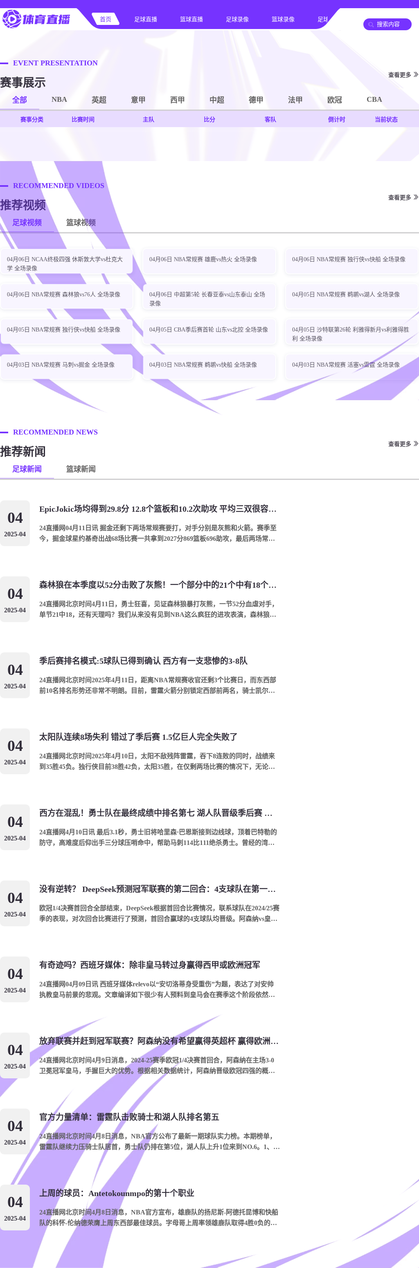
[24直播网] (36, 27)
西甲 (177, 100)
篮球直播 (191, 19)
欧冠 (334, 100)
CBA (374, 99)
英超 (99, 100)
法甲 (295, 100)
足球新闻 (27, 469)
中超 (217, 100)
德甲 (256, 100)
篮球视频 (81, 223)
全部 (19, 100)
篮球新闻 (81, 469)
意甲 (138, 100)
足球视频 (27, 223)
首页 (105, 19)
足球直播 (145, 19)
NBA (59, 99)
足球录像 (237, 19)
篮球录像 (283, 19)
